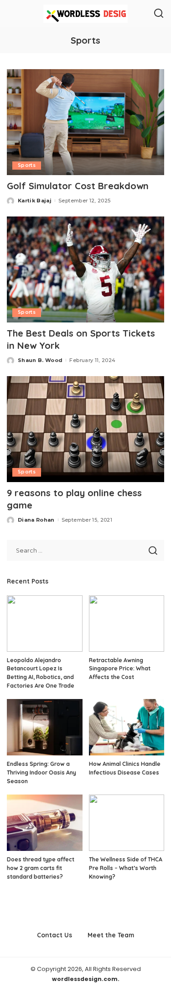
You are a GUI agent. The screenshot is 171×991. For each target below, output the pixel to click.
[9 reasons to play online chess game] (85, 429)
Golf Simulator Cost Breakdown (78, 185)
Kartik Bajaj (35, 200)
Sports (27, 165)
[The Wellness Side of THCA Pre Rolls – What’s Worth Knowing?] (127, 823)
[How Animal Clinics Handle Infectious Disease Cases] (127, 727)
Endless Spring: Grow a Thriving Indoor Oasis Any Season (41, 772)
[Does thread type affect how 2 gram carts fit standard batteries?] (45, 823)
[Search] (158, 13)
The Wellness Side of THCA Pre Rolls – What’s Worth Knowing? (125, 868)
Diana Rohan (36, 520)
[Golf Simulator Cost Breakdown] (85, 122)
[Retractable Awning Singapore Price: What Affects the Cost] (127, 623)
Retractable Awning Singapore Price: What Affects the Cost (119, 668)
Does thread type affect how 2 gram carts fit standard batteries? (40, 868)
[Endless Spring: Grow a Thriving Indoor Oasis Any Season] (45, 727)
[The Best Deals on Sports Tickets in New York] (85, 269)
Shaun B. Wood (40, 360)
